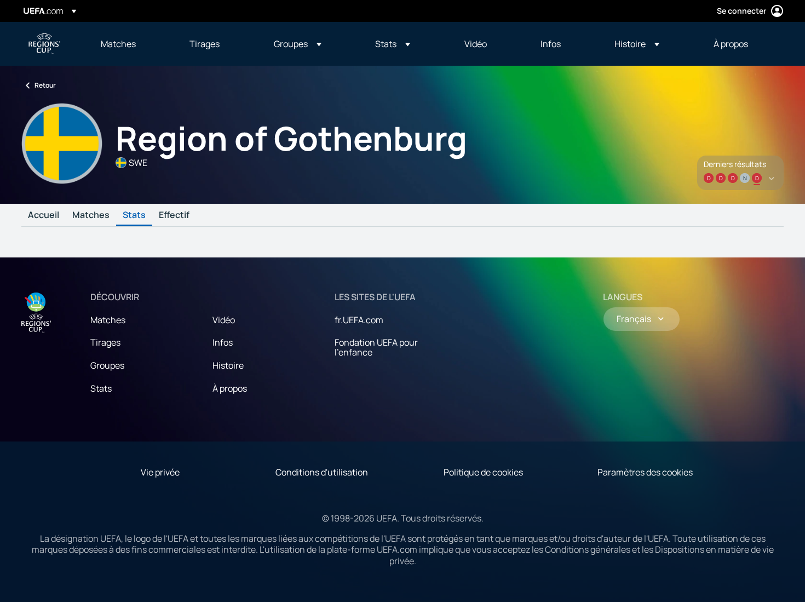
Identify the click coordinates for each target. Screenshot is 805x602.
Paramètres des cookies (645, 472)
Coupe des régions (44, 43)
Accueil (43, 215)
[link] (118, 43)
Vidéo (223, 320)
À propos (229, 388)
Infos (222, 342)
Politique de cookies (483, 472)
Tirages (105, 342)
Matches (91, 215)
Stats (134, 215)
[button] (298, 43)
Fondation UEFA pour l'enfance (376, 347)
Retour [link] (45, 85)
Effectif (174, 215)
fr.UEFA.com (359, 320)
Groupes (107, 365)
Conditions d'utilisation (321, 472)
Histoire (228, 365)
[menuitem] (131, 43)
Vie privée (160, 472)
